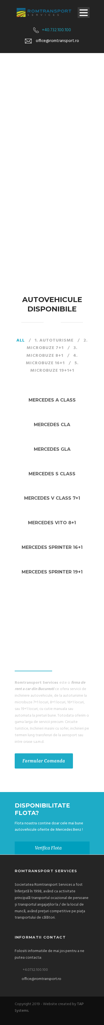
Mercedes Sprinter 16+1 (52, 547)
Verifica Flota (48, 848)
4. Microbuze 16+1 (52, 359)
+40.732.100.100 (56, 30)
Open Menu (84, 12)
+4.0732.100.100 (35, 970)
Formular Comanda (43, 761)
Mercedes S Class (52, 473)
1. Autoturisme (54, 340)
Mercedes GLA (52, 449)
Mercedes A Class (52, 400)
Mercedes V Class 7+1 (52, 498)
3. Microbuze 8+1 (51, 351)
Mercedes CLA (52, 424)
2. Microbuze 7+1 (57, 344)
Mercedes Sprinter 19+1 (52, 572)
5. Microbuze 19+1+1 (54, 367)
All (20, 340)
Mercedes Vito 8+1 (52, 522)
